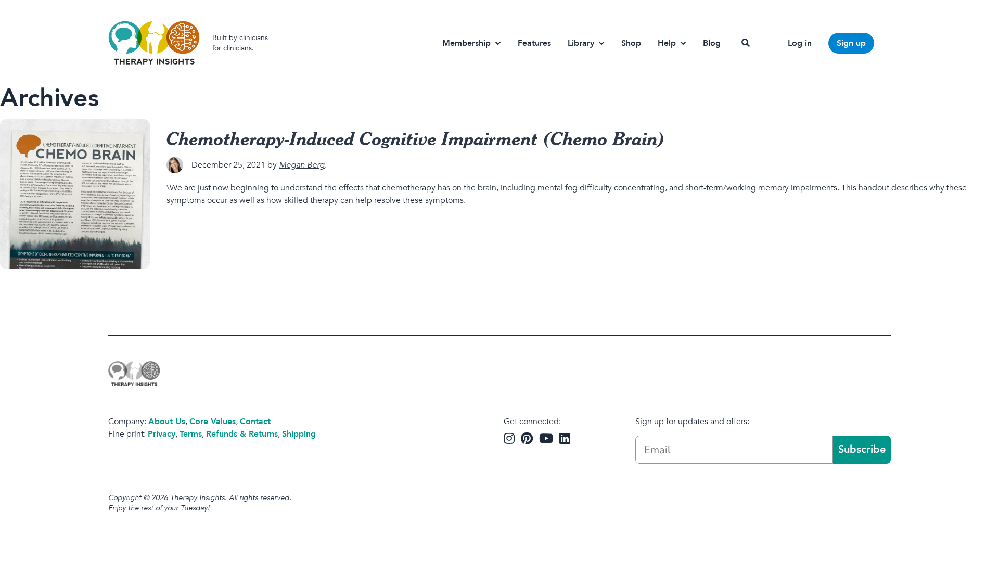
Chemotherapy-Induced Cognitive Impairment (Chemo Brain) (415, 137)
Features (534, 43)
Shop (631, 43)
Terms (191, 434)
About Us (166, 421)
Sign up (851, 43)
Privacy (161, 434)
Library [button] (581, 43)
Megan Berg (302, 165)
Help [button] (667, 43)
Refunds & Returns (242, 434)
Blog (712, 43)
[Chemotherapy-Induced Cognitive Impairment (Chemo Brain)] (75, 194)
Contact (255, 421)
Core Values (212, 421)
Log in (800, 43)
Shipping (299, 434)
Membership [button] (466, 43)
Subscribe (862, 449)
